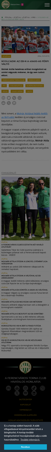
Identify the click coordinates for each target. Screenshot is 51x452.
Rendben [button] (25, 447)
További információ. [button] (30, 439)
